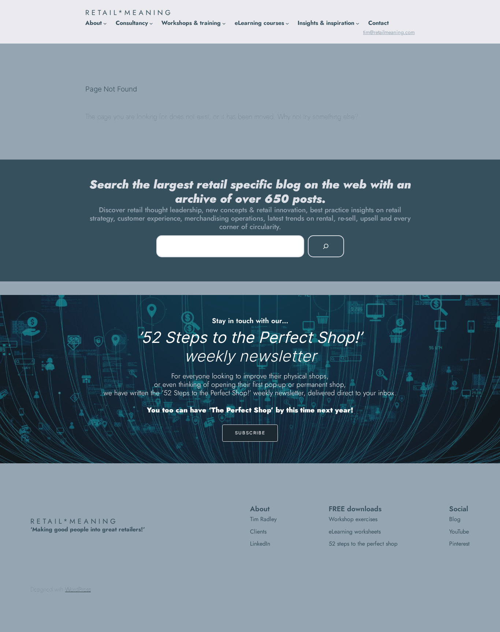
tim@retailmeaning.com (389, 32)
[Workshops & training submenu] (224, 23)
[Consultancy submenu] (151, 23)
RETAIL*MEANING (129, 12)
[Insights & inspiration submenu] (357, 23)
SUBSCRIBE (250, 432)
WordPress (78, 589)
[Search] (326, 246)
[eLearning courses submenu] (287, 23)
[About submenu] (105, 23)
